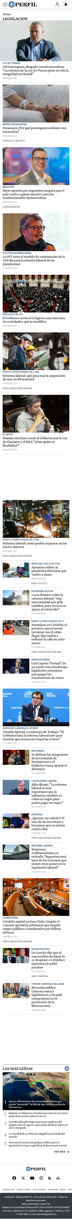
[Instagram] (41, 1178)
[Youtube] (32, 1178)
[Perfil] (36, 1170)
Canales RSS (9, 1190)
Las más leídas (17, 1068)
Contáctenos (39, 1190)
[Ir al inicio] (23, 4)
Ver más (60, 1151)
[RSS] (49, 1178)
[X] (23, 1178)
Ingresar (57, 4)
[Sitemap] (58, 1178)
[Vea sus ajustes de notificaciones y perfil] (65, 4)
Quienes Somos (23, 1190)
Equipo (63, 1190)
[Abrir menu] (5, 4)
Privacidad (53, 1190)
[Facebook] (14, 1178)
